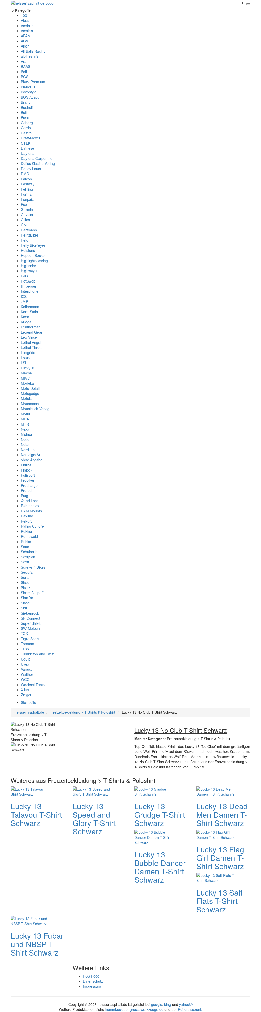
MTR (25, 424)
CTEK (25, 143)
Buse (25, 117)
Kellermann (30, 306)
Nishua (26, 434)
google (156, 1004)
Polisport (28, 475)
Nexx (25, 429)
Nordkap (28, 449)
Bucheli (27, 107)
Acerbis (27, 30)
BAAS (25, 66)
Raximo (27, 516)
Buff (24, 112)
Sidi (24, 607)
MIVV (25, 378)
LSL (24, 362)
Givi (24, 224)
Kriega (26, 321)
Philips (26, 464)
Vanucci (27, 669)
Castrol (26, 132)
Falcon (26, 178)
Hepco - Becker (33, 255)
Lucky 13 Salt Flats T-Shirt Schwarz (219, 901)
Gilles (25, 219)
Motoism (28, 398)
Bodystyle (28, 92)
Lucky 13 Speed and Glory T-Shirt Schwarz (94, 819)
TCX (24, 633)
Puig (24, 495)
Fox (24, 204)
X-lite (25, 689)
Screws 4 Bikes (33, 567)
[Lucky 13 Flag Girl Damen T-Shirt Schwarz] (216, 834)
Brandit (26, 102)
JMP (24, 301)
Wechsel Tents (33, 684)
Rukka (26, 541)
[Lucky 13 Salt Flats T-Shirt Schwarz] (216, 877)
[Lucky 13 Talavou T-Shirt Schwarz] (31, 790)
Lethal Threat (32, 347)
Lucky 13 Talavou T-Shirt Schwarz (36, 814)
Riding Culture (32, 526)
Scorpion (28, 556)
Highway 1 (29, 270)
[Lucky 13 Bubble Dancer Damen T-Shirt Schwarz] (154, 836)
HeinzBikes (30, 235)
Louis (25, 357)
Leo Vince (29, 337)
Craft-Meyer (30, 137)
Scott (25, 561)
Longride (28, 352)
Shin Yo (27, 597)
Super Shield (31, 623)
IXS (24, 296)
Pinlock (26, 470)
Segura (27, 572)
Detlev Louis (31, 168)
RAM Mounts (31, 510)
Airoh (25, 46)
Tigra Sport (30, 638)
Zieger (26, 694)
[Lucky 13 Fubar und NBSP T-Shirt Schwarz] (31, 920)
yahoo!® (186, 1004)
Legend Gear (31, 332)
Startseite (28, 702)
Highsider (28, 265)
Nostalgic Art (31, 454)
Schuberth (29, 551)
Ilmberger (28, 286)
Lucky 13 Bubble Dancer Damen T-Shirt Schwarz (160, 867)
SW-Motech (30, 628)
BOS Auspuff (31, 97)
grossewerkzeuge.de (146, 1009)
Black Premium (33, 81)
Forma (26, 194)
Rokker (26, 531)
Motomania (30, 403)
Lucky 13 (28, 367)
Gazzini (27, 214)
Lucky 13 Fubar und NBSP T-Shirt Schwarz (37, 944)
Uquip (25, 659)
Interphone (29, 291)
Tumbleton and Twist (37, 653)
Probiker (27, 480)
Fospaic (27, 199)
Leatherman (31, 327)
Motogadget (30, 393)
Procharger (30, 485)
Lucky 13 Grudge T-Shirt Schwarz (159, 814)
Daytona (27, 153)
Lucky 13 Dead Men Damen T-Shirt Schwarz (222, 814)
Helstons (28, 250)
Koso (25, 316)
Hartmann (29, 229)
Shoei (25, 602)
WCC (25, 679)
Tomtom (27, 643)
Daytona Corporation (38, 158)
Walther (27, 674)
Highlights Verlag (34, 260)
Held (24, 240)
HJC (24, 275)
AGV (24, 40)
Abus (25, 20)
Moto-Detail (30, 388)
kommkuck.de (116, 1009)
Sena (25, 577)
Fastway (27, 183)
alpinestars (29, 56)
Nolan (25, 444)
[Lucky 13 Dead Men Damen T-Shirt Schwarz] (216, 790)
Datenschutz (93, 981)
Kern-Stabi (29, 311)
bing (167, 1004)
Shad (25, 582)
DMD (25, 173)
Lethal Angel (31, 342)
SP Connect (30, 618)
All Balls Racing (33, 51)
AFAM (26, 35)
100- (24, 15)
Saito (25, 546)
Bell (24, 71)
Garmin (27, 209)
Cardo (26, 127)
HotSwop (28, 281)
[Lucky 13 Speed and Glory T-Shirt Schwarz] (93, 790)
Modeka (27, 383)
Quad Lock (29, 500)
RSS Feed (91, 976)
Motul (25, 413)
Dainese (27, 148)
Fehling (27, 189)
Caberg (27, 122)
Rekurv (26, 521)
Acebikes (28, 25)
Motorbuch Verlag (35, 408)
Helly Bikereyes (33, 245)
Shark (25, 587)
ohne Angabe (32, 459)
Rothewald (29, 536)
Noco (25, 439)
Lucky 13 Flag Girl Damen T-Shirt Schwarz (220, 858)
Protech (27, 490)
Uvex (25, 664)
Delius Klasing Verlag (38, 163)
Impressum (92, 986)
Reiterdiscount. (190, 1009)
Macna (26, 372)
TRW (25, 648)
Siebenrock (30, 613)
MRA (25, 418)
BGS (24, 76)
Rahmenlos (30, 505)
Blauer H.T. (30, 86)
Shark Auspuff (32, 592)
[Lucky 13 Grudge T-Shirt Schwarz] (154, 790)
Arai (24, 61)
